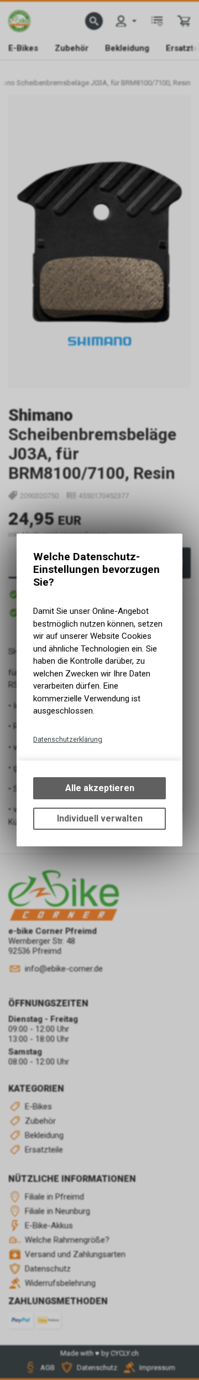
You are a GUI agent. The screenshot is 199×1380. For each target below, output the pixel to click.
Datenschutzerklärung (67, 739)
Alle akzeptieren (99, 788)
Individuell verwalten (100, 818)
